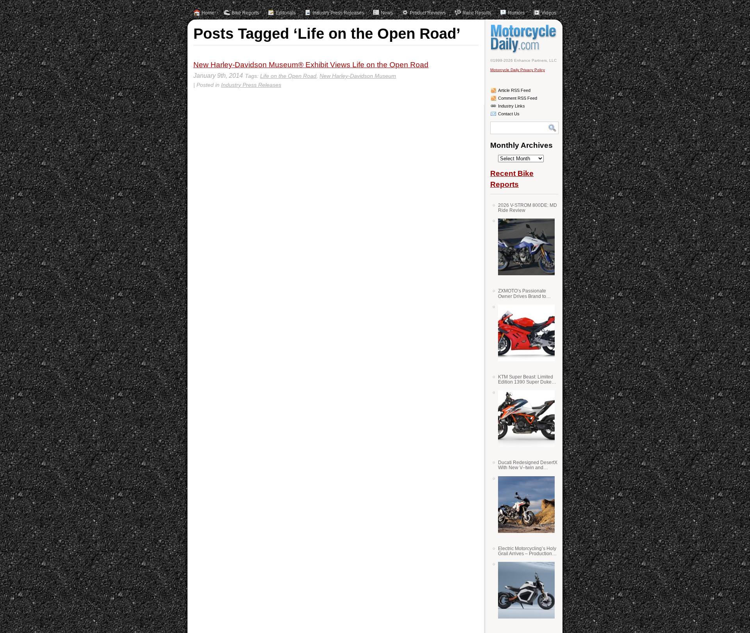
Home (208, 13)
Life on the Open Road (288, 76)
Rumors (516, 13)
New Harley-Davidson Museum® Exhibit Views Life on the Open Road (311, 65)
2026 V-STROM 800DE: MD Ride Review (527, 208)
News (387, 13)
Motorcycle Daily (524, 38)
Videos (548, 13)
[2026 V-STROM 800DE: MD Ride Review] (523, 247)
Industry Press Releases (338, 13)
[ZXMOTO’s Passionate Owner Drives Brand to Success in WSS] (523, 333)
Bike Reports (245, 13)
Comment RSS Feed (517, 98)
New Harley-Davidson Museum (358, 76)
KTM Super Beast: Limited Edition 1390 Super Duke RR (525, 379)
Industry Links (511, 106)
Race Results (476, 13)
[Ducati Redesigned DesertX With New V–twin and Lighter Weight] (523, 504)
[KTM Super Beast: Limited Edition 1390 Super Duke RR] (523, 418)
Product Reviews (428, 13)
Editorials (286, 13)
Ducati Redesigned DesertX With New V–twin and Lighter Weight (527, 465)
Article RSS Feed (514, 90)
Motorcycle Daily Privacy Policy (517, 70)
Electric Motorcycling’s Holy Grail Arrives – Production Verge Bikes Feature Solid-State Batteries (527, 551)
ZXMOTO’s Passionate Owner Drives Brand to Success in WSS (522, 293)
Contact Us (509, 113)
